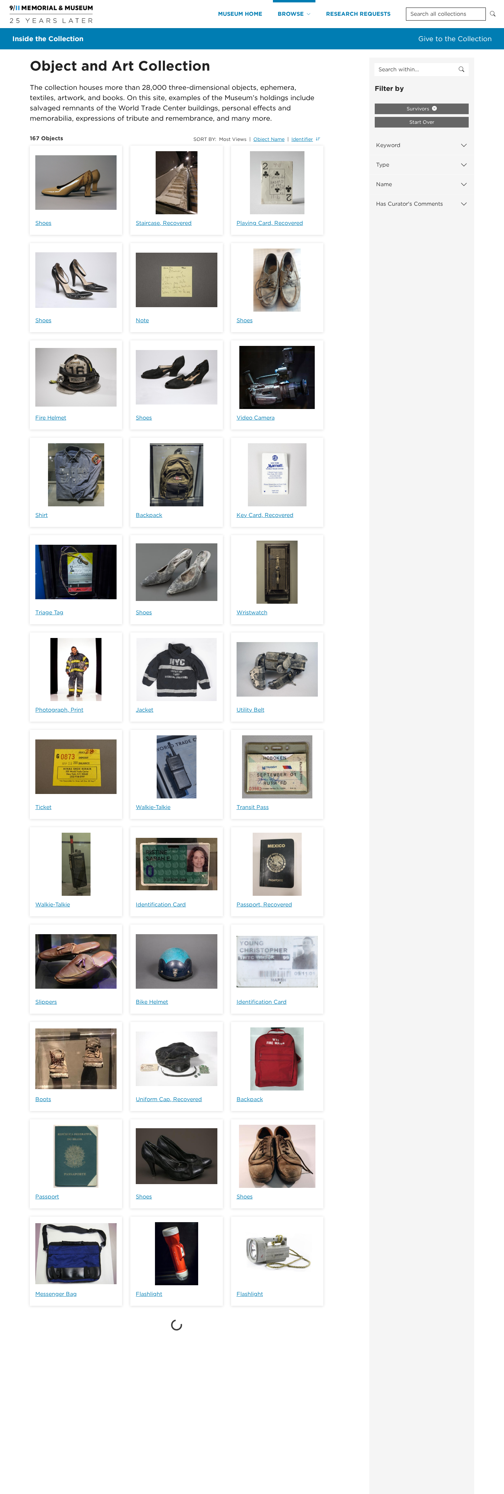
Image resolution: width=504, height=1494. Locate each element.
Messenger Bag (56, 1294)
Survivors (419, 108)
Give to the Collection (455, 39)
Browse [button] (291, 14)
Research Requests (358, 14)
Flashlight (149, 1294)
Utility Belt (250, 710)
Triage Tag (49, 612)
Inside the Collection (47, 39)
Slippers (46, 1002)
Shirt (41, 515)
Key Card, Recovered (265, 515)
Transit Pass (253, 807)
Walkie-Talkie (153, 807)
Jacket (144, 710)
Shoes (43, 223)
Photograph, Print (59, 710)
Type (382, 164)
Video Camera (256, 417)
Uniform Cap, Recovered (169, 1099)
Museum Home (240, 14)
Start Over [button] (421, 122)
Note (142, 320)
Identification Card (161, 904)
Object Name (269, 139)
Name (384, 184)
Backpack (149, 515)
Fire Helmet (50, 417)
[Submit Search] (492, 14)
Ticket (43, 807)
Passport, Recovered (264, 904)
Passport (47, 1196)
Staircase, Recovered (164, 223)
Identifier (302, 139)
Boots (43, 1099)
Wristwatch (252, 612)
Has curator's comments (409, 204)
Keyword (388, 145)
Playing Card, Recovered (270, 223)
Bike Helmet (152, 1002)
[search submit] (461, 69)
